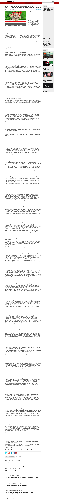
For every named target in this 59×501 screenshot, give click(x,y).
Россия (23, 3)
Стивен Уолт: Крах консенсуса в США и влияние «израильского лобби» (48, 10)
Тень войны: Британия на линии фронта (47, 14)
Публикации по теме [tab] (10, 456)
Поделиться (38, 9)
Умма (16, 3)
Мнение (31, 3)
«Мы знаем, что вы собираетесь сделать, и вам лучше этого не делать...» (48, 40)
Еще (38, 3)
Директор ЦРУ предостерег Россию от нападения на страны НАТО (47, 28)
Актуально (45, 50)
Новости (45, 6)
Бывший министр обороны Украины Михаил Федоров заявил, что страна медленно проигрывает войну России (47, 34)
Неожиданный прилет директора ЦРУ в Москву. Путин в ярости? (47, 45)
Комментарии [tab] (19, 456)
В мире (20, 3)
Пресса (35, 3)
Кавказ (27, 3)
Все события (12, 3)
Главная (7, 3)
